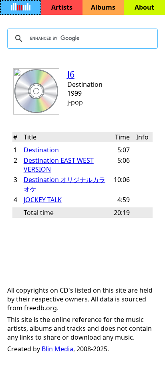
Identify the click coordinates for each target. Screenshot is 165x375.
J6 (70, 74)
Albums (103, 7)
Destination (41, 149)
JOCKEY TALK (43, 199)
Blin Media (57, 348)
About (144, 7)
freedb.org (40, 307)
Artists (61, 7)
